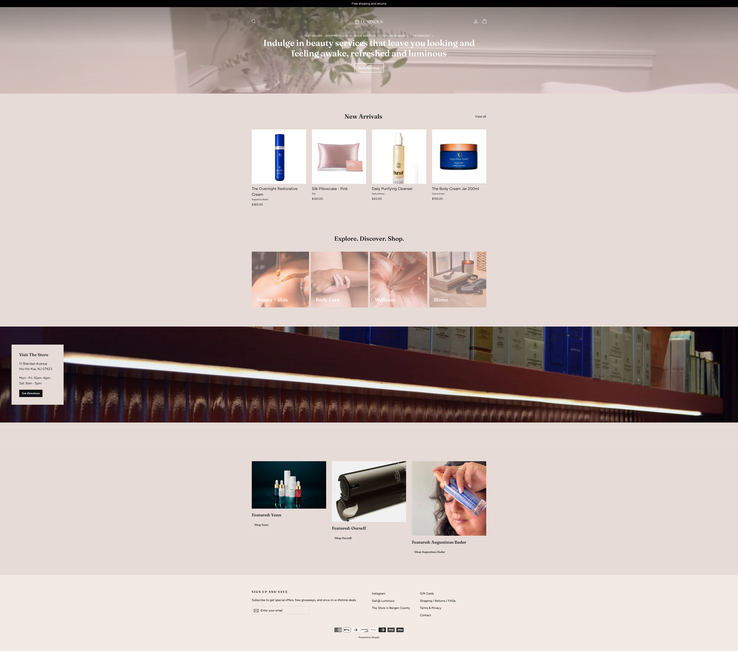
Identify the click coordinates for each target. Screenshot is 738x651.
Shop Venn (261, 525)
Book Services (369, 68)
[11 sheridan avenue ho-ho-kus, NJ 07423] (369, 375)
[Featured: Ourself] (369, 491)
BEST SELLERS (313, 35)
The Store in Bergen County (391, 608)
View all (480, 116)
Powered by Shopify (369, 637)
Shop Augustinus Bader (430, 552)
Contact (425, 615)
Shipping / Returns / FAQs (437, 601)
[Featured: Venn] (289, 485)
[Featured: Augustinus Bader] (449, 498)
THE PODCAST (421, 35)
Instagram (378, 593)
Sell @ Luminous (383, 601)
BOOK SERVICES (365, 35)
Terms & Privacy (430, 608)
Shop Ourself (343, 538)
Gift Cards (427, 593)
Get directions (31, 393)
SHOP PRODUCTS (337, 35)
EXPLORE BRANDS (394, 35)
